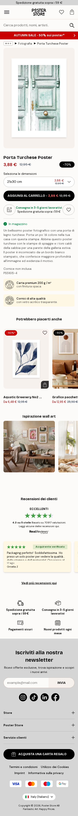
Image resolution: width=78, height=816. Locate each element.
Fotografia (25, 43)
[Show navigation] (7, 12)
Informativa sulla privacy (46, 773)
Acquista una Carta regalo (42, 754)
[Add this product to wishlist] (69, 210)
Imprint (20, 773)
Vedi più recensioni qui (39, 583)
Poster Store (49, 805)
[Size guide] (9, 210)
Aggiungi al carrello (39, 196)
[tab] (61, 12)
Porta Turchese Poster (52, 43)
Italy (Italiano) (40, 797)
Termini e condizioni (23, 767)
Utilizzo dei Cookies (55, 767)
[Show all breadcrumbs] (8, 43)
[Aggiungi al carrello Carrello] (45, 385)
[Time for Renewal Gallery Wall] (29, 446)
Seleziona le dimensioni (20, 174)
